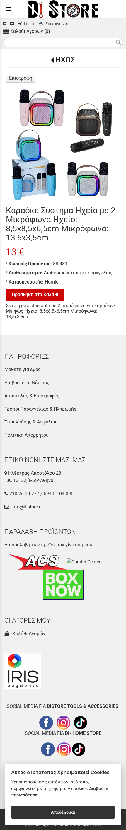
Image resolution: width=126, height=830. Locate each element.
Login (28, 23)
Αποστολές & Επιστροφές (31, 396)
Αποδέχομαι (63, 812)
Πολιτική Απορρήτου (26, 435)
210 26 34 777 (24, 493)
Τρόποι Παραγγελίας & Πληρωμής (40, 409)
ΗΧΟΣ (65, 59)
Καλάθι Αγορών (27, 633)
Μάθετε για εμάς (22, 369)
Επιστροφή (20, 78)
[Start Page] (63, 9)
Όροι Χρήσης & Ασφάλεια (31, 422)
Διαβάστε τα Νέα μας (27, 382)
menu (8, 9)
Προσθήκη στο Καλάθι (35, 294)
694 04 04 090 (59, 493)
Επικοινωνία (56, 23)
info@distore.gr (27, 507)
